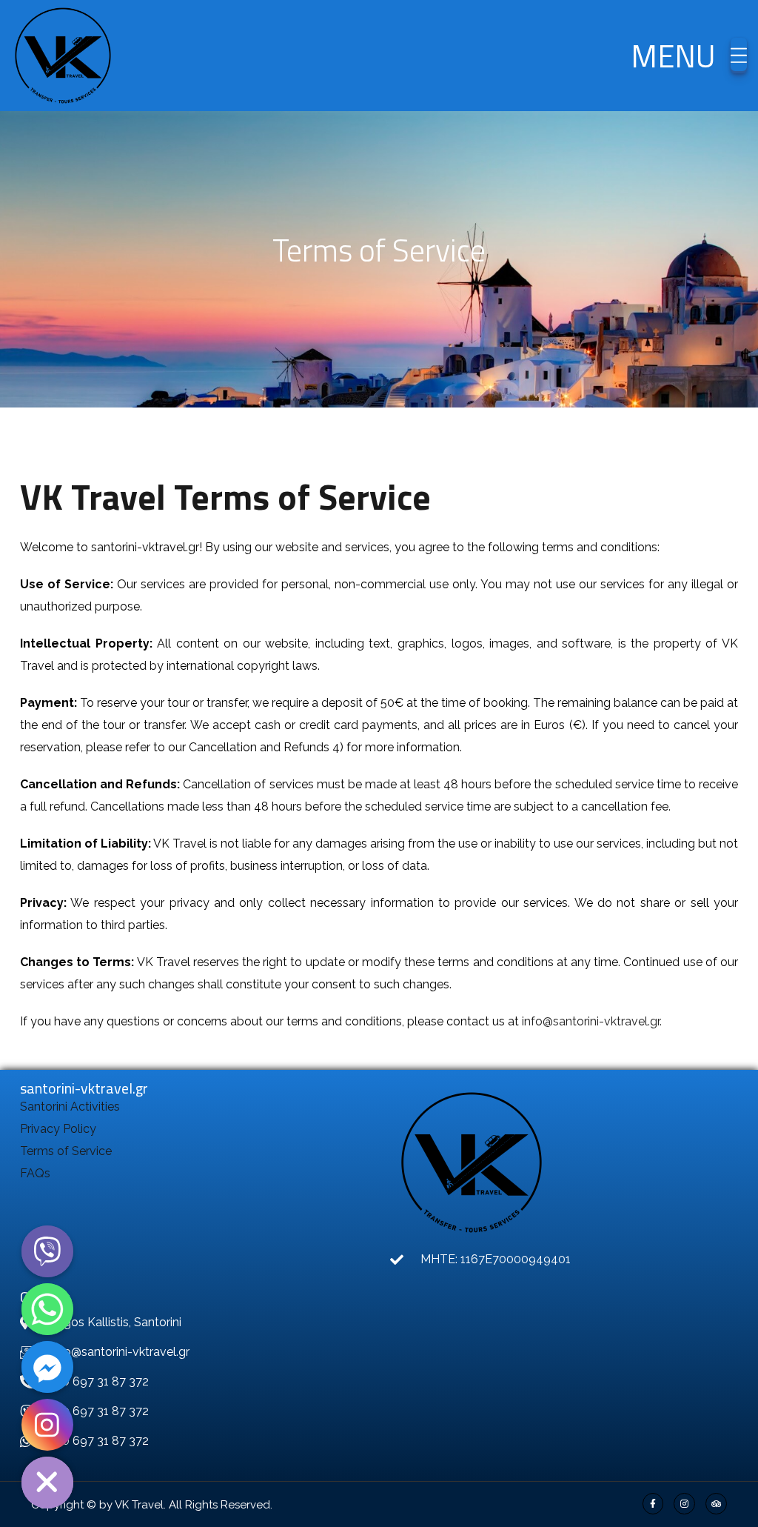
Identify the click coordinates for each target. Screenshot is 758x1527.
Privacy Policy (58, 1129)
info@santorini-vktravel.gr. (592, 1021)
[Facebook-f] (653, 1503)
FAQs (35, 1173)
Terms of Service (66, 1151)
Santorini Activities (70, 1106)
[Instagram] (684, 1503)
